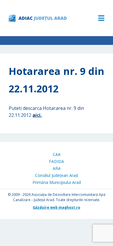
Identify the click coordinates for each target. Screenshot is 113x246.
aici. (37, 115)
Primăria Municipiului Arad (56, 182)
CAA (57, 154)
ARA (57, 168)
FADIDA (56, 161)
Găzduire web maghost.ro (56, 207)
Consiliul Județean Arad (56, 175)
